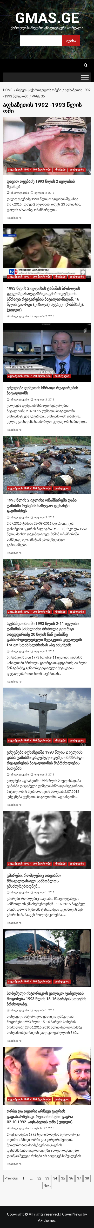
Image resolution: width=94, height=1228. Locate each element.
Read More (14, 217)
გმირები (60, 169)
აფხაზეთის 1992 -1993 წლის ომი (29, 169)
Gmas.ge (47, 17)
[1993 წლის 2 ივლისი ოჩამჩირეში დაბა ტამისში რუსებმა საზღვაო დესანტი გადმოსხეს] (47, 465)
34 (55, 1178)
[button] (8, 65)
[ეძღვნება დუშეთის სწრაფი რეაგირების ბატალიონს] (47, 352)
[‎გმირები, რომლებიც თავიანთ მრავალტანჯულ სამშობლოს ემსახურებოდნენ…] (47, 840)
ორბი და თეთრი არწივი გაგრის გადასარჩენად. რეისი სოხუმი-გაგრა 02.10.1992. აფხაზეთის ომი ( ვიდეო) (40, 1116)
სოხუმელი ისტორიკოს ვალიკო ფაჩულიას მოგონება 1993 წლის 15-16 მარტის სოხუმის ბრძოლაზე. (46, 998)
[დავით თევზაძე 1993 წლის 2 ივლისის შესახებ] (47, 146)
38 (87, 1178)
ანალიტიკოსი (20, 192)
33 (47, 1178)
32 (39, 1178)
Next (47, 1185)
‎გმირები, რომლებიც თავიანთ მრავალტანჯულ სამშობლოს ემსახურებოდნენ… (34, 881)
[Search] (86, 65)
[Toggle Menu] (85, 77)
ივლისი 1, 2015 (44, 892)
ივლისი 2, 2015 (44, 192)
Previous (11, 1178)
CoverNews (72, 1214)
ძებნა (71, 40)
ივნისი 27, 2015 (44, 1128)
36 (71, 1178)
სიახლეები (77, 169)
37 (79, 1178)
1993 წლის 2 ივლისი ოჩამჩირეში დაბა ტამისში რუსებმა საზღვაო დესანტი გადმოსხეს (42, 505)
